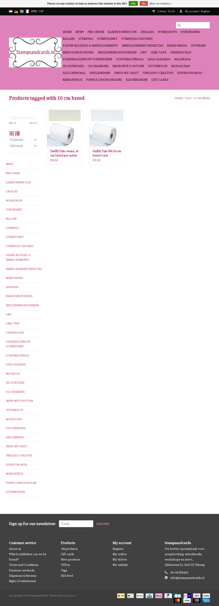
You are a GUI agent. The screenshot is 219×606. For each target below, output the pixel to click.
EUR (34, 11)
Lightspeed (70, 595)
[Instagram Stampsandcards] (206, 523)
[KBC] (149, 595)
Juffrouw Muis (189, 73)
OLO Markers (98, 66)
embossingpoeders (78, 52)
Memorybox (73, 79)
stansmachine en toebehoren (87, 59)
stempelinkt (107, 38)
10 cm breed (202, 98)
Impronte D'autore (128, 66)
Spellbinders (100, 73)
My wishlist (120, 564)
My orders (120, 554)
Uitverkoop (158, 66)
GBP (41, 11)
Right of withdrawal (22, 581)
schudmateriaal (130, 59)
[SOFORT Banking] (158, 595)
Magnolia (182, 59)
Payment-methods (21, 570)
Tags (188, 98)
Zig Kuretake (73, 66)
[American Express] (205, 599)
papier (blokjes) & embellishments (90, 45)
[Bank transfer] (205, 595)
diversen (198, 45)
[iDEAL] (120, 595)
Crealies (147, 32)
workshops (167, 32)
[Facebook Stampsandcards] (199, 523)
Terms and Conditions (23, 564)
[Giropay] (186, 595)
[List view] (17, 133)
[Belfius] (139, 595)
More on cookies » (160, 3)
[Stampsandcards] (35, 52)
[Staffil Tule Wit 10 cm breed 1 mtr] (107, 127)
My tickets (120, 559)
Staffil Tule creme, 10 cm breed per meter (64, 153)
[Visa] (186, 599)
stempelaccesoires (137, 38)
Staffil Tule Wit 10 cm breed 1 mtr (107, 153)
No (143, 3)
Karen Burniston (122, 32)
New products (70, 559)
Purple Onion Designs (104, 79)
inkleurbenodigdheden (117, 52)
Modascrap (180, 66)
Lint (143, 52)
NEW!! (79, 32)
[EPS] (196, 595)
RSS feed (67, 575)
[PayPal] (168, 595)
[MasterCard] (177, 599)
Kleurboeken (137, 79)
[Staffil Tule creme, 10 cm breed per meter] (65, 127)
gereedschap (180, 52)
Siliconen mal (74, 73)
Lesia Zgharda (159, 59)
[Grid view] (12, 133)
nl (10, 11)
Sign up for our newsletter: (32, 523)
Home (67, 32)
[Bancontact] (130, 595)
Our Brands (190, 32)
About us (15, 548)
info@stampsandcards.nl (187, 578)
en (22, 11)
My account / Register (197, 11)
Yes (133, 3)
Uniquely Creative (158, 73)
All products (69, 548)
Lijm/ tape (158, 52)
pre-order (95, 32)
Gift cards (160, 79)
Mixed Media (177, 45)
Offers (65, 564)
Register (118, 548)
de (16, 11)
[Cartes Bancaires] (177, 595)
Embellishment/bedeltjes (142, 45)
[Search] (179, 25)
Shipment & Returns (23, 575)
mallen (69, 38)
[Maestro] (196, 599)
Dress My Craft (126, 73)
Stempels (85, 38)
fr (27, 11)
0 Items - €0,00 (166, 11)
